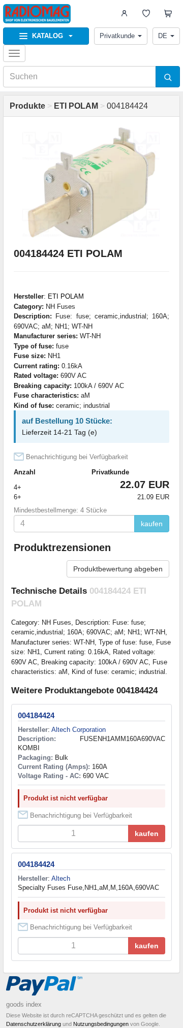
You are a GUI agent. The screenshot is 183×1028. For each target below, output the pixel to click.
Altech (60, 878)
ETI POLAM (66, 296)
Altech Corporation (78, 729)
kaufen (152, 524)
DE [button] (162, 36)
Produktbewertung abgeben (118, 569)
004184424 (36, 715)
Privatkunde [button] (117, 36)
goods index (24, 1004)
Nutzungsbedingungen (101, 1024)
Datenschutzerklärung (33, 1024)
